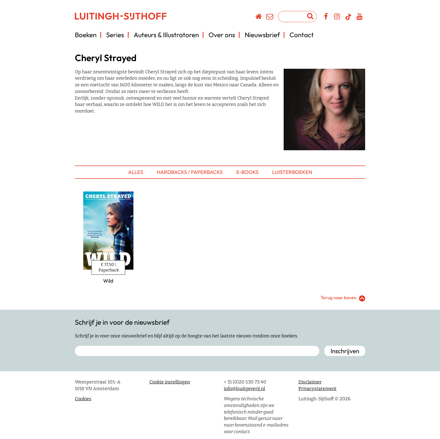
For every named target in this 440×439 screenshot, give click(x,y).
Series (115, 35)
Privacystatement (317, 388)
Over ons (222, 35)
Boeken (86, 35)
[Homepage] (258, 17)
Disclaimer (310, 382)
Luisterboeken (292, 172)
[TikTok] (348, 19)
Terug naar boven (338, 297)
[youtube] (359, 17)
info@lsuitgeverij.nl (244, 388)
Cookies (83, 399)
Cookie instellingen (169, 382)
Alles (135, 172)
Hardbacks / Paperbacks (190, 172)
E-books (247, 172)
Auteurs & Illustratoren (166, 35)
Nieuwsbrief (262, 35)
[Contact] (270, 17)
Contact (302, 35)
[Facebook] (326, 17)
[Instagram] (337, 17)
